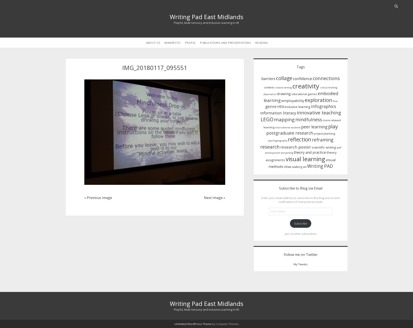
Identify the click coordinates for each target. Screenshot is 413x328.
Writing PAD (320, 166)
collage (284, 78)
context (269, 87)
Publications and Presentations (225, 43)
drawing (284, 93)
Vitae (287, 166)
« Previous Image (98, 197)
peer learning (314, 127)
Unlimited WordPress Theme (193, 324)
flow (335, 101)
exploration (318, 99)
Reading (261, 43)
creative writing (283, 87)
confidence (302, 78)
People (190, 43)
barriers (268, 78)
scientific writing (324, 147)
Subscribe (300, 223)
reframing (322, 140)
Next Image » (214, 197)
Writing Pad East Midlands (206, 17)
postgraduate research (289, 133)
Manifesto (173, 43)
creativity (305, 86)
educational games (304, 94)
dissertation (269, 94)
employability (292, 100)
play (333, 126)
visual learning (305, 159)
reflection (299, 139)
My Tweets (301, 264)
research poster (295, 147)
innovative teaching (319, 112)
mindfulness (308, 120)
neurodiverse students (288, 127)
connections (326, 78)
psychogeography (277, 140)
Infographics (323, 106)
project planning (324, 133)
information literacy (278, 112)
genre (271, 106)
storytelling (287, 152)
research (270, 146)
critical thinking (328, 87)
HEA (280, 106)
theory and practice (310, 152)
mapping (284, 119)
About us (153, 43)
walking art (299, 167)
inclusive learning (297, 107)
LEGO (267, 119)
